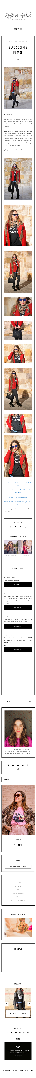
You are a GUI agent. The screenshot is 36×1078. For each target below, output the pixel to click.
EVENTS (18, 896)
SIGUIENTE (6, 701)
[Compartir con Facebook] (10, 526)
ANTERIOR (30, 701)
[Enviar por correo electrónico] (25, 526)
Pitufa (7, 616)
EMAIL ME (18, 886)
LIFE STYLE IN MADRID (18, 900)
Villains (18, 845)
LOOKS (18, 889)
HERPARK (31, 1070)
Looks (18, 59)
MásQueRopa (9, 577)
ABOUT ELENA (18, 882)
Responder (18, 584)
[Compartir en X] (15, 526)
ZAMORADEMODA (18, 893)
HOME (18, 879)
